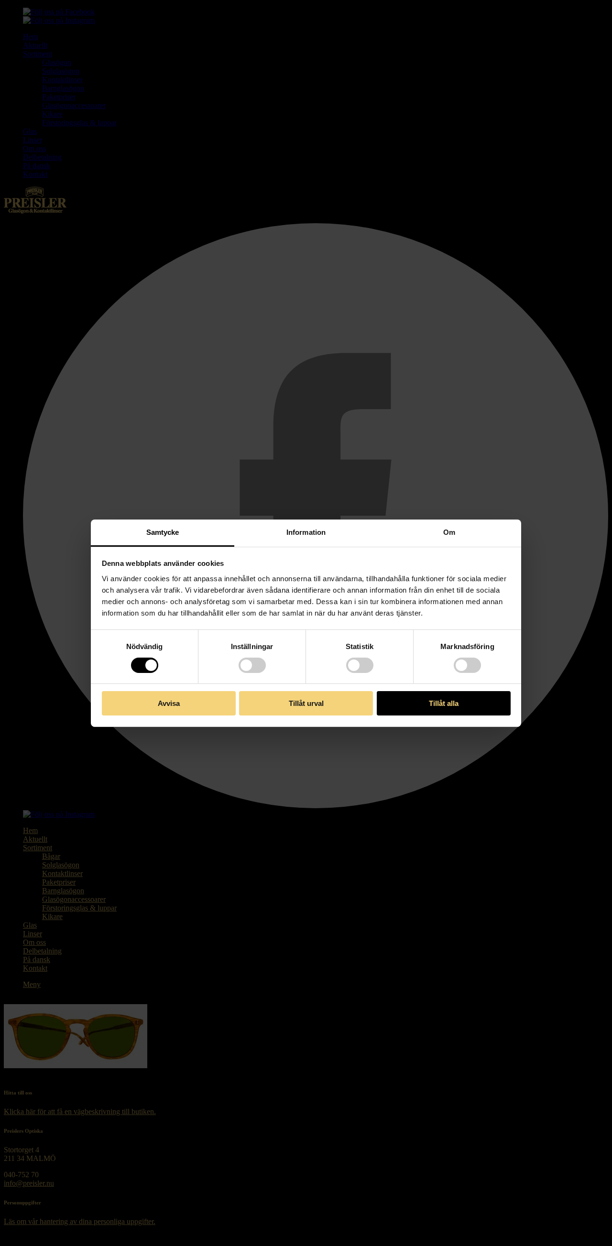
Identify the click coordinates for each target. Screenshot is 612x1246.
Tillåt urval (306, 703)
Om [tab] (449, 532)
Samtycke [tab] (162, 532)
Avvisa (169, 703)
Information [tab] (306, 532)
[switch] (252, 665)
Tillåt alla (444, 703)
